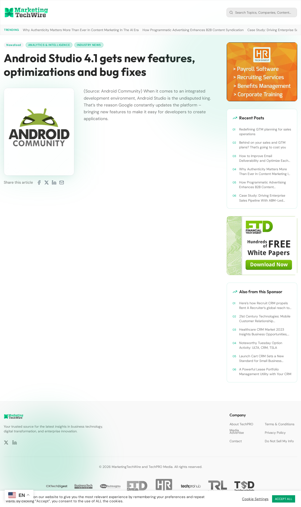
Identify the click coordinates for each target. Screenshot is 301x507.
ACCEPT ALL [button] (283, 499)
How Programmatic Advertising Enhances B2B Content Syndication (193, 30)
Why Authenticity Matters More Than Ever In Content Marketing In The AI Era (81, 30)
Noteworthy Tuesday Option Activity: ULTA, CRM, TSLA (260, 345)
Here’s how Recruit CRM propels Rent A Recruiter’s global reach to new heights (264, 305)
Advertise (237, 432)
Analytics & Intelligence (49, 45)
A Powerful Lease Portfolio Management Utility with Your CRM (265, 371)
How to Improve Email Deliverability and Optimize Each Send (263, 158)
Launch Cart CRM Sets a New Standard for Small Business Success (261, 358)
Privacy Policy (275, 432)
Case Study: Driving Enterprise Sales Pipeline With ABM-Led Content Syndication (262, 198)
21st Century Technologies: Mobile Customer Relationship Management (264, 318)
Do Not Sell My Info (279, 441)
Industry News (89, 45)
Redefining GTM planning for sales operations (265, 131)
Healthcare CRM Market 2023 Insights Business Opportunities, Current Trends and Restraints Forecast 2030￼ (263, 332)
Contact (236, 441)
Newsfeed (13, 45)
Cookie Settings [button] (255, 499)
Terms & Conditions (279, 424)
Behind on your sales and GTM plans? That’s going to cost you (262, 144)
